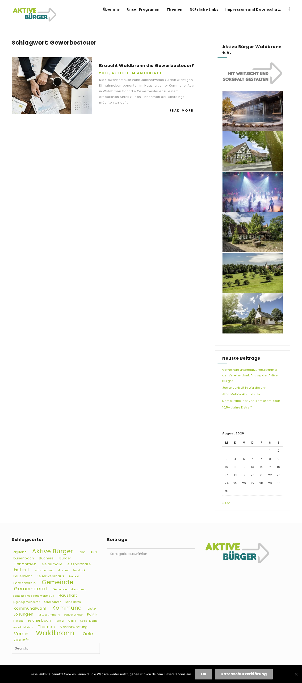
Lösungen (24, 614)
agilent (19, 552)
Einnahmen (25, 564)
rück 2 (59, 621)
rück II (72, 621)
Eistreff (22, 569)
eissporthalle (79, 564)
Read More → (183, 110)
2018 (104, 73)
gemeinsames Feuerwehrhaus (33, 596)
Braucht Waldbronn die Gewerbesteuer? (146, 65)
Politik (92, 614)
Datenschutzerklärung (244, 674)
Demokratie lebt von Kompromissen (251, 401)
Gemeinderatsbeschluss (69, 589)
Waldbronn (55, 633)
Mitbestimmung (49, 614)
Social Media (89, 621)
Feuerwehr (22, 576)
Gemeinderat (31, 588)
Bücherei (47, 558)
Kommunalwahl (30, 608)
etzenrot (63, 570)
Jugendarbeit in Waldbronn (244, 388)
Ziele (88, 634)
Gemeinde (57, 582)
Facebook (79, 570)
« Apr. (226, 503)
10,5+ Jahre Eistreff (237, 407)
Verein (21, 634)
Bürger (65, 558)
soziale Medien (23, 627)
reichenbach (39, 620)
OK (203, 674)
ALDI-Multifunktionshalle (241, 394)
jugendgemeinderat (26, 602)
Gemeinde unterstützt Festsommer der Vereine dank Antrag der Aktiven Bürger (251, 375)
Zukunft (21, 640)
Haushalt (68, 595)
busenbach (23, 558)
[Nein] (296, 674)
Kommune (67, 608)
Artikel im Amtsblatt (137, 73)
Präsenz (18, 621)
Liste (92, 608)
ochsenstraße (73, 614)
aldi (83, 552)
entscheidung (44, 570)
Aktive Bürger (52, 551)
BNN (94, 552)
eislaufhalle (52, 564)
